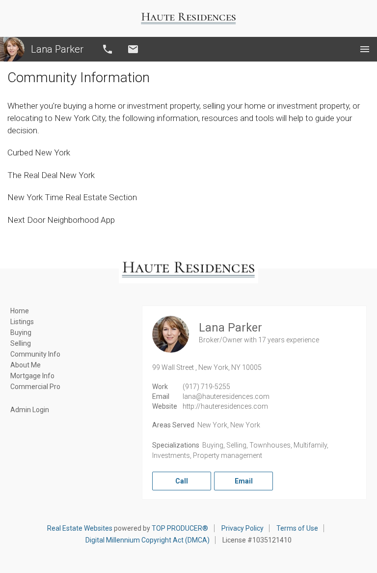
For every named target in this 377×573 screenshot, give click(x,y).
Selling (20, 343)
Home (19, 311)
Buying (20, 332)
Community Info (35, 354)
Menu (364, 49)
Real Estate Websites (79, 528)
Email (133, 49)
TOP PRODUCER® (180, 528)
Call (107, 49)
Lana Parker (57, 49)
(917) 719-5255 (206, 387)
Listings (22, 322)
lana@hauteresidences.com (226, 396)
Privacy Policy (242, 528)
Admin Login (29, 410)
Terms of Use (297, 528)
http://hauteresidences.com (225, 406)
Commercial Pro (35, 387)
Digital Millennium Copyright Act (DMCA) (147, 540)
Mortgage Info (32, 376)
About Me (25, 365)
